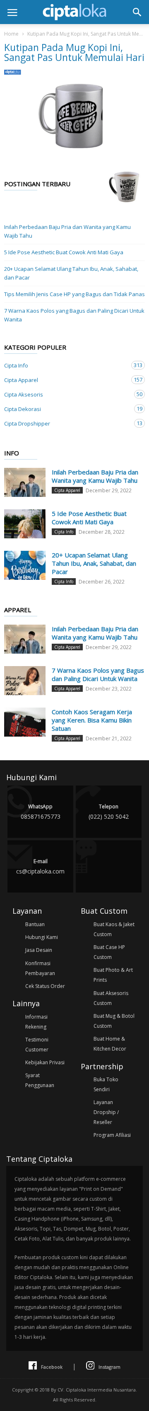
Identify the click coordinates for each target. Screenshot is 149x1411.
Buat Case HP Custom (109, 952)
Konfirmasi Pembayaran (40, 968)
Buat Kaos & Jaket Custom (114, 929)
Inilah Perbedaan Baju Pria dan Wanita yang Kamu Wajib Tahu (67, 231)
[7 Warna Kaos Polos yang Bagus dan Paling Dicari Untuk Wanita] (25, 680)
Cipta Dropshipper (66, 423)
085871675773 (40, 811)
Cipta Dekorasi (66, 409)
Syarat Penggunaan (39, 1080)
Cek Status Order (45, 986)
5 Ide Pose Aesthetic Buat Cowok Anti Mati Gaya (63, 252)
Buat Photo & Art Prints (113, 974)
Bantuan (35, 924)
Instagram (109, 1367)
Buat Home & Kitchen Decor (110, 1043)
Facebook (51, 1367)
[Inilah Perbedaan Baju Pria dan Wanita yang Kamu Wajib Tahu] (25, 482)
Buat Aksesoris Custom (111, 998)
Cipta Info (66, 365)
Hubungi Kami (41, 937)
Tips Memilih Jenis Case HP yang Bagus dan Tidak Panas (74, 294)
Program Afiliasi (112, 1135)
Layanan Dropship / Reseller (106, 1112)
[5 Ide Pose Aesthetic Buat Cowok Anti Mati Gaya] (25, 523)
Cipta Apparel (66, 380)
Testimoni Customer (36, 1044)
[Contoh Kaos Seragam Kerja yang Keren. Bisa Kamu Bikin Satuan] (25, 722)
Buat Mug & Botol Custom (114, 1020)
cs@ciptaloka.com (40, 866)
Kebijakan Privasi (45, 1062)
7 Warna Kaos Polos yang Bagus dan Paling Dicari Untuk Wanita (74, 315)
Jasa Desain (38, 950)
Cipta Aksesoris (66, 394)
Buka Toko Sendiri (106, 1084)
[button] (137, 12)
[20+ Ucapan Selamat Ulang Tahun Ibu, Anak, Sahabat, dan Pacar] (25, 565)
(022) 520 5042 (109, 811)
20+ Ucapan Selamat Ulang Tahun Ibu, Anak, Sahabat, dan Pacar (71, 273)
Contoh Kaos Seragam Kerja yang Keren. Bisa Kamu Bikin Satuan (92, 720)
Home (11, 33)
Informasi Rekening (36, 1021)
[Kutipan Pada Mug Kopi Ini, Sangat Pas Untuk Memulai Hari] (74, 116)
